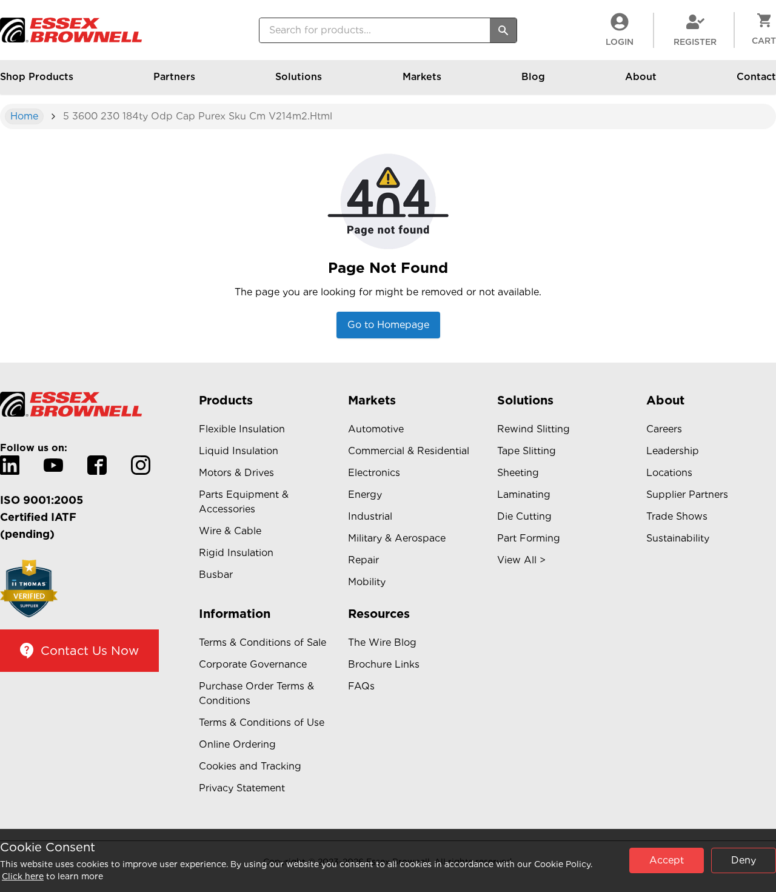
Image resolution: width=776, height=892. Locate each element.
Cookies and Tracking (250, 766)
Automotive (376, 429)
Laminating (523, 494)
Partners (174, 76)
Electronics (374, 472)
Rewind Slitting (533, 429)
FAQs (361, 686)
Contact (756, 76)
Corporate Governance (253, 664)
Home (24, 116)
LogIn (620, 42)
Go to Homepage (388, 324)
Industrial (370, 516)
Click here (23, 876)
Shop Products (36, 76)
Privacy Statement (242, 788)
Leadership (672, 451)
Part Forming (528, 538)
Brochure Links (384, 664)
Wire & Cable (230, 531)
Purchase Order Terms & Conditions (256, 693)
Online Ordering (237, 744)
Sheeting (518, 472)
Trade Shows (676, 516)
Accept (666, 860)
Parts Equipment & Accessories (244, 502)
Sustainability (677, 538)
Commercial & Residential (408, 451)
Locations (669, 472)
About (641, 76)
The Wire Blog (382, 642)
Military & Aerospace (397, 538)
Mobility (367, 582)
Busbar (216, 574)
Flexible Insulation (242, 429)
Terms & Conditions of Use (261, 722)
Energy (365, 494)
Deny (743, 860)
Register (695, 42)
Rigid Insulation (236, 552)
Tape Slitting (526, 451)
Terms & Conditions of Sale (262, 642)
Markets (422, 76)
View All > (521, 560)
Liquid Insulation (238, 451)
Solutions (298, 76)
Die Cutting (524, 516)
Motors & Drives (236, 472)
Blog (533, 76)
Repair (363, 560)
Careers (664, 429)
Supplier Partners (687, 494)
